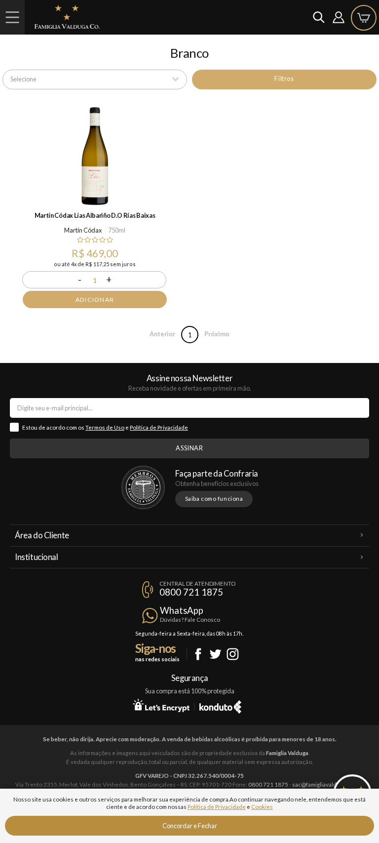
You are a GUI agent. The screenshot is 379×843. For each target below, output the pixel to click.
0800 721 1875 (191, 592)
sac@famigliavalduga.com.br (328, 784)
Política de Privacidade (159, 427)
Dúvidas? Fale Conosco (190, 619)
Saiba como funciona (214, 498)
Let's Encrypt (161, 705)
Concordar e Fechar (189, 826)
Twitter (215, 654)
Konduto (220, 705)
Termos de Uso (104, 427)
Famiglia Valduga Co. (67, 17)
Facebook (198, 654)
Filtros (284, 78)
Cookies (262, 806)
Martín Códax (83, 230)
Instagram (233, 654)
